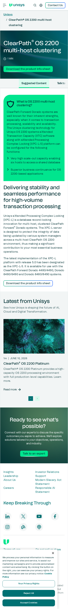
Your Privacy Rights (28, 584)
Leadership (10, 476)
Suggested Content (34, 83)
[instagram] (7, 527)
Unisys (8, 14)
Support (40, 476)
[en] (41, 5)
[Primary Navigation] (5, 5)
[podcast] (39, 527)
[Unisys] (6, 542)
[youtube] (39, 516)
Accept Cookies (28, 603)
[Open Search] (35, 5)
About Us (9, 480)
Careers (8, 488)
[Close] (53, 553)
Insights (8, 472)
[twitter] (23, 516)
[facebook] (55, 516)
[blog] (23, 527)
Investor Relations (47, 472)
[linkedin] (7, 516)
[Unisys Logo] (16, 5)
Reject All (29, 593)
